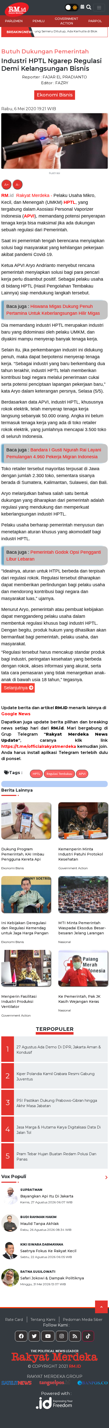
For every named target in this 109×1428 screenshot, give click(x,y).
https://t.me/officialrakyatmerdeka (38, 746)
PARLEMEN (14, 21)
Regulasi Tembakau (59, 773)
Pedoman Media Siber (82, 1319)
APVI (29, 216)
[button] (82, 6)
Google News (15, 713)
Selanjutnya (16, 687)
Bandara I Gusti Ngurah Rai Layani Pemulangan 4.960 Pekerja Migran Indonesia (53, 453)
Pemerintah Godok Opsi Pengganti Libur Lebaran (53, 556)
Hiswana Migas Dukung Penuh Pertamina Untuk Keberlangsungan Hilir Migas (53, 310)
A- (18, 184)
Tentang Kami (42, 1319)
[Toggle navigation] (99, 7)
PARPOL (95, 21)
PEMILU (39, 21)
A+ (6, 184)
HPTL (70, 202)
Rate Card (14, 1319)
